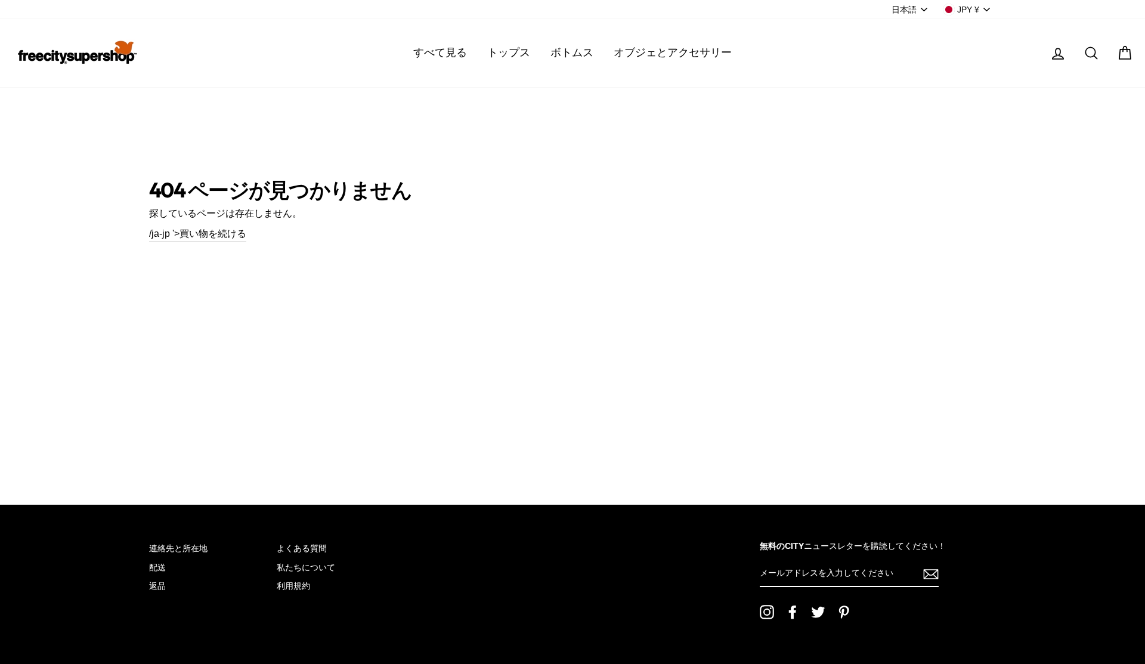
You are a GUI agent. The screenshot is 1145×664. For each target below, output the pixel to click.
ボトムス (571, 52)
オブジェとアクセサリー (673, 52)
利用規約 (293, 586)
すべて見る (440, 52)
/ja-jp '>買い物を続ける (197, 233)
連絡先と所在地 (178, 548)
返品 (157, 586)
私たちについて (306, 567)
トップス (508, 52)
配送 (157, 567)
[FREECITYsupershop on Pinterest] (844, 612)
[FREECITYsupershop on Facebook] (792, 612)
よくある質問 (302, 548)
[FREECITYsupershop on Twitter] (818, 612)
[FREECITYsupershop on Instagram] (767, 612)
